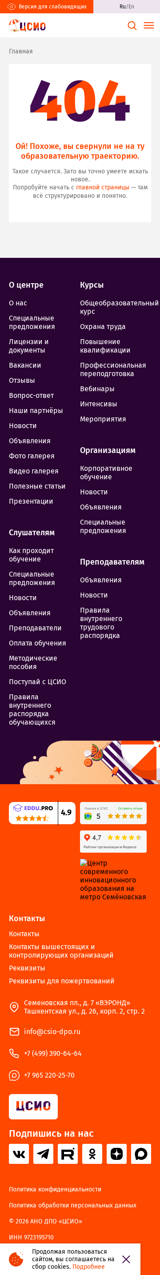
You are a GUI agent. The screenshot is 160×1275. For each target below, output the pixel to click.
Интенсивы (98, 404)
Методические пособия (33, 662)
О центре (26, 285)
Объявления (30, 441)
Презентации (31, 501)
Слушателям (32, 532)
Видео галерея (34, 471)
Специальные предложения (32, 322)
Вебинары (97, 389)
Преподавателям (112, 562)
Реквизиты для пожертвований (62, 981)
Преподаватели (35, 628)
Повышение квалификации (105, 345)
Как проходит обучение (31, 554)
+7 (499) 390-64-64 (53, 1053)
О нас (18, 303)
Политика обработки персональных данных (72, 1205)
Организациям (108, 450)
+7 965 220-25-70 (49, 1075)
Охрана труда (103, 326)
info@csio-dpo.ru (52, 1031)
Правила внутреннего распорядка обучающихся (32, 709)
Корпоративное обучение (106, 472)
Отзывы (22, 380)
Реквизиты (27, 968)
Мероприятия (103, 419)
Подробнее (88, 1267)
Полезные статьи (37, 486)
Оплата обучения (37, 643)
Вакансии (25, 365)
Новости (23, 425)
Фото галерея (32, 456)
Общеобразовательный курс (115, 307)
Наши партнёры (36, 410)
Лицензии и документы (29, 345)
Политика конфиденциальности (55, 1189)
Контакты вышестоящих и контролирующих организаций (61, 950)
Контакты (27, 918)
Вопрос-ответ (31, 395)
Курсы (92, 285)
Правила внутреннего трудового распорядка (101, 623)
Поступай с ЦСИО (37, 682)
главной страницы (102, 187)
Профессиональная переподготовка (113, 369)
